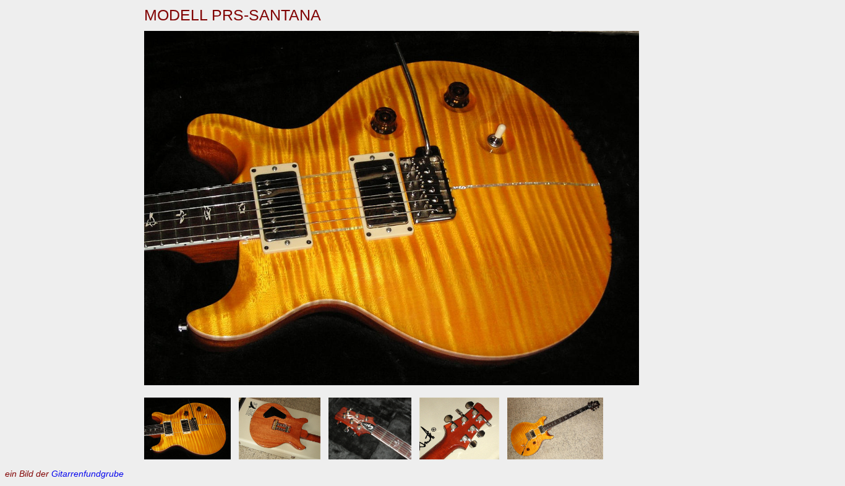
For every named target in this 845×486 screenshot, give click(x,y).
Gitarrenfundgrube (87, 474)
